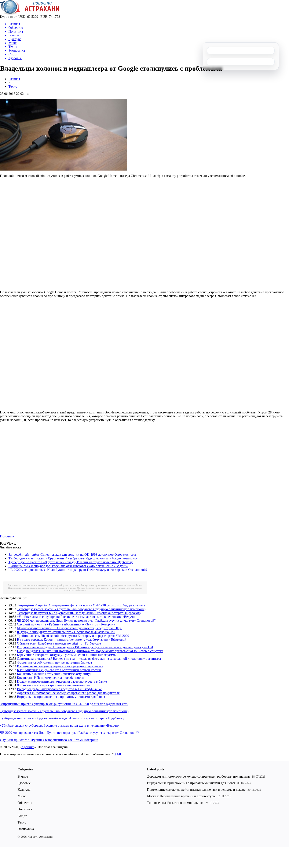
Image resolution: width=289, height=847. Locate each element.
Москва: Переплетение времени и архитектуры (101, 588)
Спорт (22, 816)
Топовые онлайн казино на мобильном (175, 802)
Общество (25, 802)
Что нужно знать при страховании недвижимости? (53, 685)
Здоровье (24, 783)
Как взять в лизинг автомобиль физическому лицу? (54, 674)
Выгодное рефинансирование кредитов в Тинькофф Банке (59, 689)
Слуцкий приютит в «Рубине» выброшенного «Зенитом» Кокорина (66, 624)
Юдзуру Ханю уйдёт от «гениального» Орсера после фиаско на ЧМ (66, 632)
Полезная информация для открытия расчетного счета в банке (62, 681)
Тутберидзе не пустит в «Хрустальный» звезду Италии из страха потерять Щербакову (70, 562)
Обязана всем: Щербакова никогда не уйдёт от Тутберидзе (59, 643)
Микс (22, 796)
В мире (23, 776)
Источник (7, 536)
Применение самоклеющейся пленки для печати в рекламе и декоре (42, 588)
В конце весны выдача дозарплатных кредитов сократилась (60, 666)
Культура (24, 789)
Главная (14, 79)
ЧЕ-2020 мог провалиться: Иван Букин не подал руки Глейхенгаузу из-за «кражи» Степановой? (77, 570)
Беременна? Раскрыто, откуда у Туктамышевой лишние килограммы (66, 655)
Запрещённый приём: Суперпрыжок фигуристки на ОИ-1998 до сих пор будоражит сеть (72, 554)
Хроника (27, 747)
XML (118, 754)
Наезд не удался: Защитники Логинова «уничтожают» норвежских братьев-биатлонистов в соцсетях (90, 651)
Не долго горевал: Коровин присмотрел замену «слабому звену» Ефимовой (71, 639)
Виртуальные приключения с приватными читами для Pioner (111, 585)
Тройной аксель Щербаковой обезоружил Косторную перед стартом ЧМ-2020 (73, 636)
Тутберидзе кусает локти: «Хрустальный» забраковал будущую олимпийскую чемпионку (73, 558)
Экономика (26, 829)
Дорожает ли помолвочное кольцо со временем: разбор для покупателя (44, 585)
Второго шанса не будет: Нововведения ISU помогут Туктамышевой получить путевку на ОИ (85, 647)
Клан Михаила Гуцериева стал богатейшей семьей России (59, 670)
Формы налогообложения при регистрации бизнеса (54, 662)
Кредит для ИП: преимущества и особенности (50, 677)
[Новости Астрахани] (29, 13)
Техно (12, 86)
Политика (25, 809)
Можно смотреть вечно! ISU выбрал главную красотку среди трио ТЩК (69, 628)
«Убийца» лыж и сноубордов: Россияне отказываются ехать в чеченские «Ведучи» (68, 566)
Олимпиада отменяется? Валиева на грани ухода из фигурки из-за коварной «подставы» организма (89, 658)
